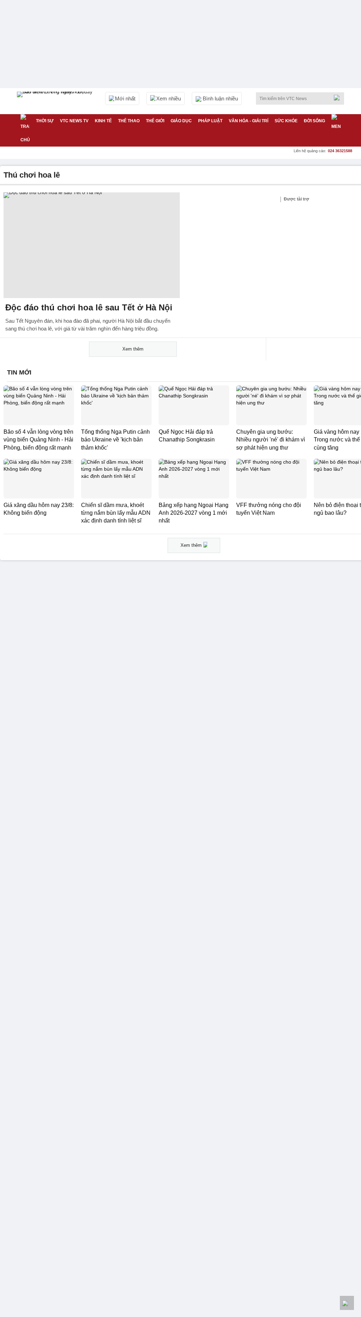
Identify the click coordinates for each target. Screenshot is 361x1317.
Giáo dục (181, 120)
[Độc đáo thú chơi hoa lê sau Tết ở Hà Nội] (92, 245)
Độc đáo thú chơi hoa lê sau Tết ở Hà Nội (88, 307)
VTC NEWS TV (74, 120)
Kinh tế (103, 120)
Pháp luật (210, 120)
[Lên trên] (347, 1303)
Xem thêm (132, 349)
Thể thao (129, 120)
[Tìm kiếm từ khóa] (339, 97)
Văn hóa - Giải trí (248, 120)
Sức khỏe (286, 120)
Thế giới (155, 120)
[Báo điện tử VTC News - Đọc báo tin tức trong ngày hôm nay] (55, 101)
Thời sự (45, 120)
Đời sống (314, 120)
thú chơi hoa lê (32, 175)
